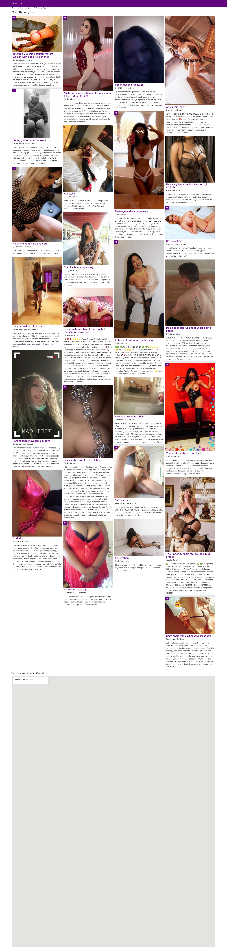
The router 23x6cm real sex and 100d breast (188, 555)
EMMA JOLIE (17, 3)
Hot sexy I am (174, 241)
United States (27, 8)
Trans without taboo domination (185, 453)
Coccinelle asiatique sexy (79, 267)
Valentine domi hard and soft (30, 243)
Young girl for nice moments (29, 140)
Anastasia (70, 193)
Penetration (122, 557)
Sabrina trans (123, 500)
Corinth (17, 538)
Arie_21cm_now (175, 106)
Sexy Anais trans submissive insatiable (188, 635)
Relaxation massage (75, 589)
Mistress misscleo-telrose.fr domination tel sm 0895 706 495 (87, 95)
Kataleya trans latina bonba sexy (134, 340)
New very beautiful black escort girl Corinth (187, 186)
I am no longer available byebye (31, 440)
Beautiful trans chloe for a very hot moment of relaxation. (84, 331)
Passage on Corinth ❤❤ (129, 416)
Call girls (15, 8)
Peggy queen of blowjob (129, 84)
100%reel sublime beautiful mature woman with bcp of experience (33, 55)
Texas (37, 8)
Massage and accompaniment (132, 211)
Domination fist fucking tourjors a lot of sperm (189, 329)
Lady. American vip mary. (28, 326)
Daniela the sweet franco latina (82, 460)
